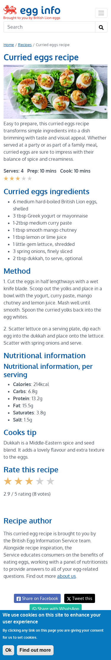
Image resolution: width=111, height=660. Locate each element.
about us (66, 576)
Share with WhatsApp (57, 608)
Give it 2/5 (19, 485)
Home (9, 44)
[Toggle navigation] (101, 12)
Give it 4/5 (41, 485)
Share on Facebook (39, 598)
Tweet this (81, 598)
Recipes (25, 44)
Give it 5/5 (51, 485)
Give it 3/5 (30, 485)
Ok (8, 650)
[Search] (101, 27)
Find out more (35, 650)
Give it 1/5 (8, 485)
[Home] (32, 12)
